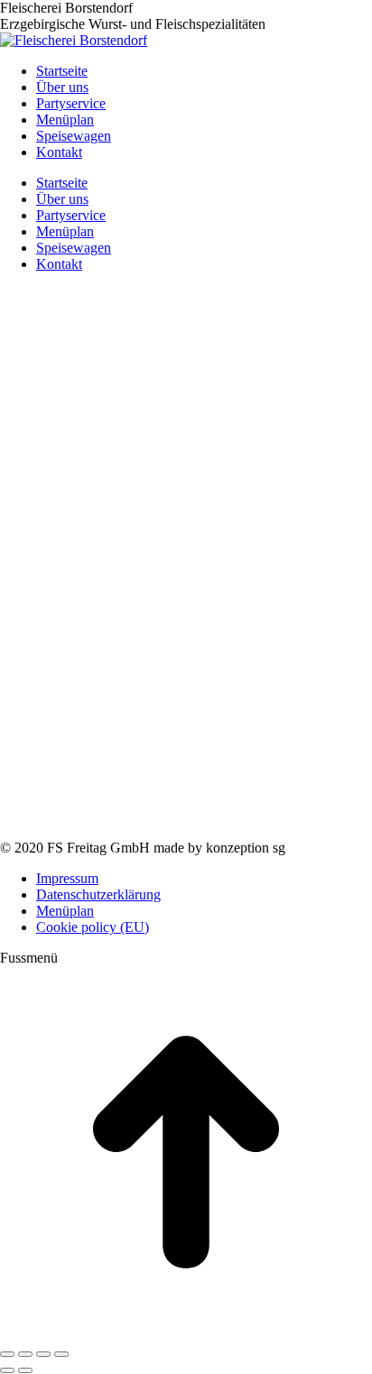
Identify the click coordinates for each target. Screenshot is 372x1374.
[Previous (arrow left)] (7, 1370)
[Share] (25, 1354)
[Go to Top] (186, 1333)
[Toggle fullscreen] (43, 1354)
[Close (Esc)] (7, 1354)
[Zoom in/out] (61, 1354)
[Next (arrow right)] (25, 1370)
